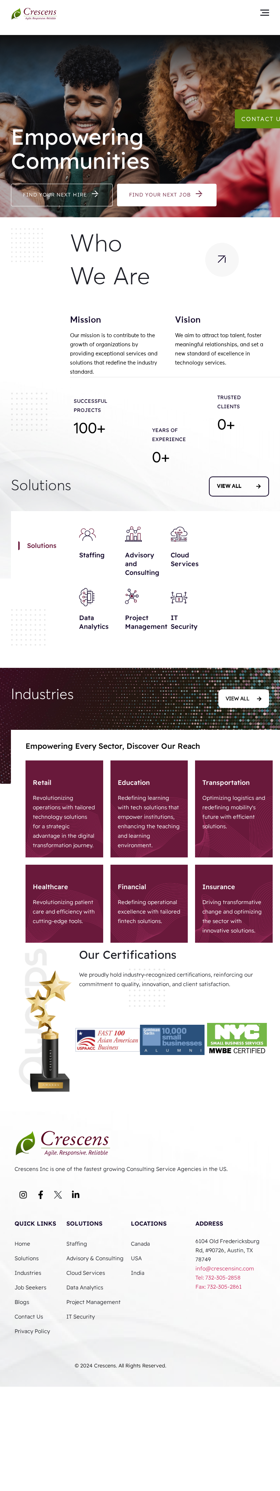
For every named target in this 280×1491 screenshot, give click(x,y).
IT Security (184, 622)
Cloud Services (185, 559)
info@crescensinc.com (224, 1268)
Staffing (92, 555)
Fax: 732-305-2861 (218, 1286)
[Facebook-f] (40, 1194)
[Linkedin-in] (75, 1194)
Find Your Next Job (160, 194)
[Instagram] (23, 1194)
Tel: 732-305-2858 (218, 1277)
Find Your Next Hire (55, 194)
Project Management (146, 622)
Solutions (84, 1223)
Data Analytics (94, 622)
